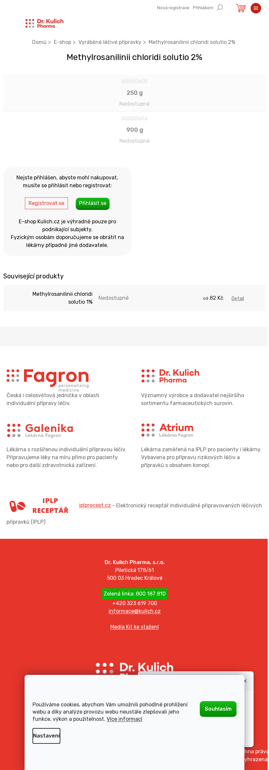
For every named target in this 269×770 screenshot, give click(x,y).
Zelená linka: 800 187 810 (135, 594)
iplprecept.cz (95, 505)
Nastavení (46, 736)
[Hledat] (219, 7)
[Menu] (255, 8)
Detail (238, 298)
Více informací (124, 719)
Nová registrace (173, 7)
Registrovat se (46, 203)
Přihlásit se (92, 203)
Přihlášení (203, 7)
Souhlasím (218, 709)
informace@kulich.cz (135, 611)
